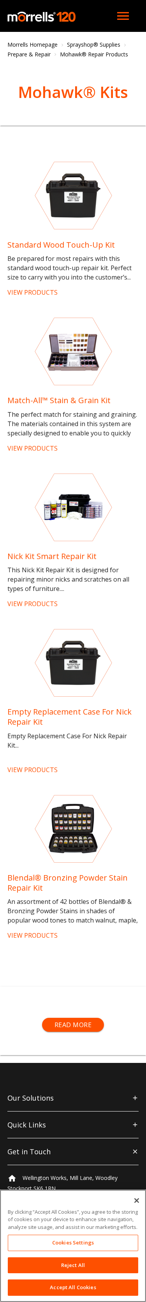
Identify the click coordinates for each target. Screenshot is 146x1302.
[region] (73, 1246)
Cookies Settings (73, 1242)
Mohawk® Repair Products (94, 54)
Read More (73, 1025)
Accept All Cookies (73, 1287)
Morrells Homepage (32, 44)
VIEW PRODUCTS (32, 292)
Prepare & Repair (29, 54)
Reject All (73, 1265)
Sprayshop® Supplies (93, 44)
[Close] (136, 1200)
